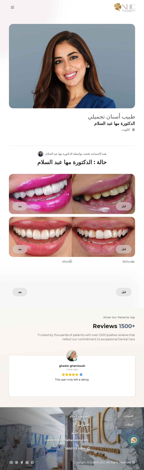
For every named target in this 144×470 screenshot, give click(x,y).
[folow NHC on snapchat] (32, 462)
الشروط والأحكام (80, 416)
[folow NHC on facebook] (21, 462)
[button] (134, 440)
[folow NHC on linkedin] (27, 462)
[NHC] (124, 7)
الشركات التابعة (80, 433)
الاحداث (129, 416)
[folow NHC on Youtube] (11, 462)
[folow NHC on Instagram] (16, 462)
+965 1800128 (75, 448)
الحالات (129, 424)
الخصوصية (84, 424)
